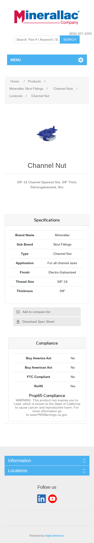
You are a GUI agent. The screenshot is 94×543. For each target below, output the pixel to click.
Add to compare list (36, 312)
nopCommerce (54, 535)
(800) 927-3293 (80, 33)
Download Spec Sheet (38, 321)
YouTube (52, 498)
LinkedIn (41, 498)
